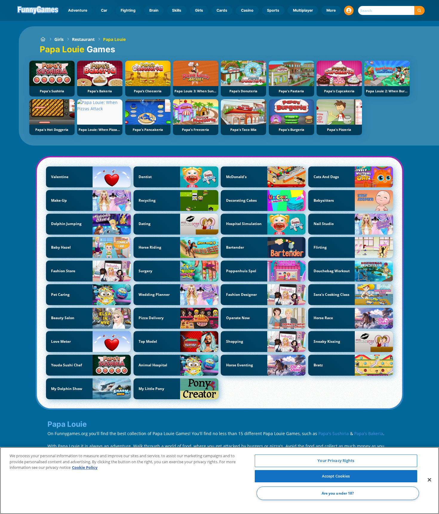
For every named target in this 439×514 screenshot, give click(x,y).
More (331, 10)
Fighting (128, 10)
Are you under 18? (338, 493)
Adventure (77, 10)
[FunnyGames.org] (43, 39)
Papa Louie (114, 39)
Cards (222, 10)
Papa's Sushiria (333, 433)
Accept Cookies (336, 476)
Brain (154, 10)
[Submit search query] (419, 10)
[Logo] (38, 10)
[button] (349, 10)
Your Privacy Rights (335, 460)
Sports (273, 10)
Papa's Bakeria (368, 433)
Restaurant (83, 39)
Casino (247, 10)
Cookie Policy (84, 467)
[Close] (429, 480)
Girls (199, 10)
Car (104, 10)
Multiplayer (303, 10)
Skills (176, 10)
